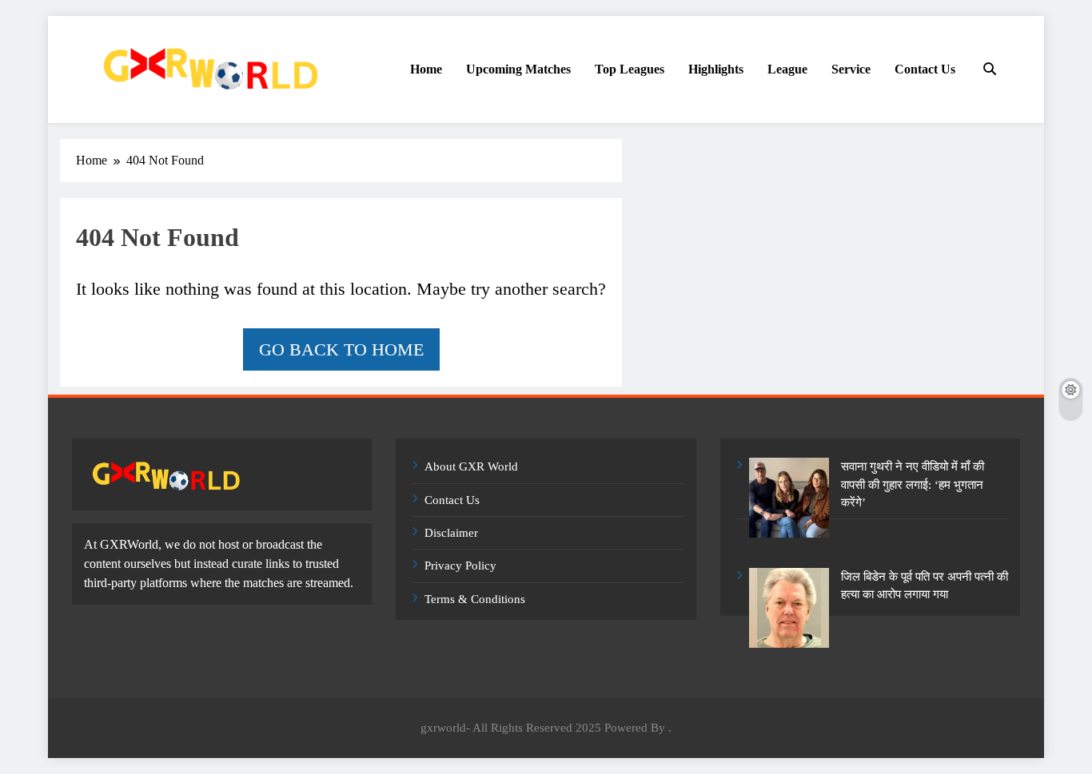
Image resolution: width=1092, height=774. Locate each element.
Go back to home (341, 349)
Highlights (715, 69)
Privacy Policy (460, 565)
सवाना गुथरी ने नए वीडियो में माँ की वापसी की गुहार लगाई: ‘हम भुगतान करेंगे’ (912, 484)
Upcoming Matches (518, 69)
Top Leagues (629, 69)
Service (851, 69)
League (787, 69)
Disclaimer (451, 532)
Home (426, 69)
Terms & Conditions (474, 599)
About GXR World (471, 466)
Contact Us (925, 69)
